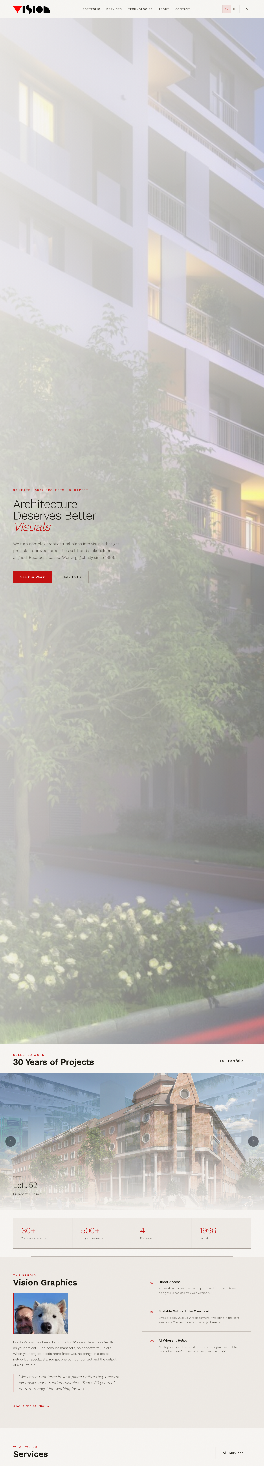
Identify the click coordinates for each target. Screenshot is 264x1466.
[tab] (242, 1205)
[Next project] (253, 1141)
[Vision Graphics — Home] (31, 9)
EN (226, 9)
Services (114, 9)
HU (235, 9)
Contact (182, 9)
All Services (233, 1453)
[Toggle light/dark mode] (247, 9)
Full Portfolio (232, 1061)
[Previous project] (10, 1141)
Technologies (140, 9)
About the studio (28, 1406)
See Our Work (32, 577)
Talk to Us (72, 577)
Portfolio (91, 9)
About (164, 9)
